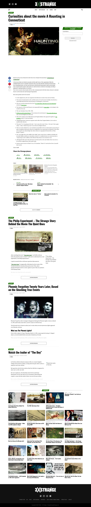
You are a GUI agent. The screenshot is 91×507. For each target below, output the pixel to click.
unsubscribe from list (72, 40)
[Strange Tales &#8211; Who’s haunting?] (36, 168)
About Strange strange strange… (53, 499)
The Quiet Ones (28, 255)
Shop (55, 9)
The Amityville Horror (52, 113)
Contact (70, 499)
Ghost (36, 9)
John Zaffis (46, 107)
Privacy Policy (64, 499)
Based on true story (25, 179)
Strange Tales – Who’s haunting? (35, 173)
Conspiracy (43, 499)
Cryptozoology (42, 9)
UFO (47, 9)
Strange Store (22, 499)
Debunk (51, 9)
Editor (11, 24)
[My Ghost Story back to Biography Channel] (52, 169)
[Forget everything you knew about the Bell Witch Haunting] (20, 168)
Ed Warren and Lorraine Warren (23, 113)
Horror (32, 179)
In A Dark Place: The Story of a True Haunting (45, 103)
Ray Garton (23, 105)
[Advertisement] (33, 66)
